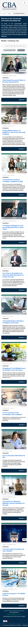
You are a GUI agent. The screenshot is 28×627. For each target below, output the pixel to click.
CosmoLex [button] (5, 77)
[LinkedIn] (4, 621)
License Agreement (14, 612)
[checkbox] (12, 13)
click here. (4, 36)
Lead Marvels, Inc (13, 625)
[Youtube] (6, 621)
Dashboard (25, 625)
